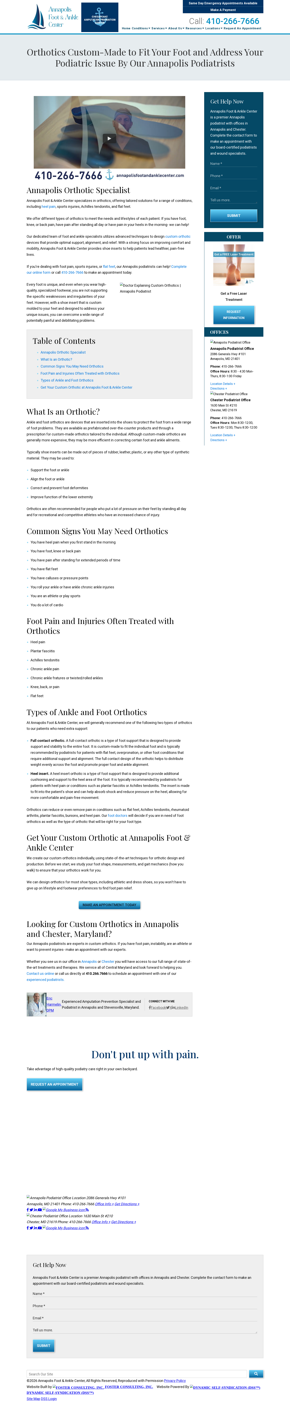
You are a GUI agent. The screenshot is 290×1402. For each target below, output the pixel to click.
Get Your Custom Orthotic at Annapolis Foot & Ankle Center (86, 387)
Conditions (140, 28)
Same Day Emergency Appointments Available (223, 3)
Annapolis (89, 961)
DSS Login (49, 1399)
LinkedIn (181, 1008)
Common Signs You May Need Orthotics (72, 366)
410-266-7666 (232, 21)
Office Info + (104, 1204)
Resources (194, 28)
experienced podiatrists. (46, 980)
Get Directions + (126, 1204)
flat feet (109, 266)
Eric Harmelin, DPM (54, 1004)
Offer (234, 236)
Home (126, 28)
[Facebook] (28, 1210)
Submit (233, 215)
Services (159, 28)
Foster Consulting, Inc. (128, 1387)
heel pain (49, 206)
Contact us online (40, 973)
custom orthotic (178, 236)
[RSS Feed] (87, 1210)
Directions (217, 388)
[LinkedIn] (36, 1210)
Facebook (158, 1008)
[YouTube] (40, 1210)
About (175, 28)
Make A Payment (223, 10)
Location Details (221, 384)
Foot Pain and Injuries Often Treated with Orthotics (80, 373)
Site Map (33, 1399)
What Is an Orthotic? (56, 359)
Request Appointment (242, 28)
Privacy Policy (175, 1381)
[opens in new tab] (64, 1210)
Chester (108, 961)
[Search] (256, 1374)
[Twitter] (32, 1210)
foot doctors (117, 815)
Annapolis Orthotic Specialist (63, 352)
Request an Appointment (54, 1084)
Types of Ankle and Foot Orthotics (67, 380)
